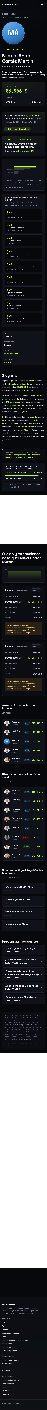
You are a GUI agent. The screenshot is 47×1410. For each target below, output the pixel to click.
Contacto (5, 1394)
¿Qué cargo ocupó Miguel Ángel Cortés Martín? (20, 999)
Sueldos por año (8, 1347)
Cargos (5, 1322)
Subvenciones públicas (11, 1360)
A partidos (6, 1371)
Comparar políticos (9, 1351)
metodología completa (23, 1025)
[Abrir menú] (42, 4)
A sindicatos (7, 1364)
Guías (4, 1337)
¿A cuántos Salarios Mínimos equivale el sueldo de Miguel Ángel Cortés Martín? (21, 974)
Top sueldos (7, 1344)
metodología (28, 1039)
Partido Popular (22, 66)
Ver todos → (7, 713)
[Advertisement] (23, 519)
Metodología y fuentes (11, 1380)
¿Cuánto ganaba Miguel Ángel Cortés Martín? (19, 950)
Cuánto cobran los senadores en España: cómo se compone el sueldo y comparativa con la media (22, 454)
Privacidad (6, 1391)
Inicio (5, 14)
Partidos (5, 1326)
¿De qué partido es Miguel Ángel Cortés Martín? (21, 987)
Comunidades (7, 1329)
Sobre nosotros (8, 1384)
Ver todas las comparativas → (16, 878)
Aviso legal (6, 1387)
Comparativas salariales (11, 1333)
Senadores (15, 14)
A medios (5, 1367)
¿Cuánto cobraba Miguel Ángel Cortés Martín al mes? (20, 961)
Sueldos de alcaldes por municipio (15, 1340)
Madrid (7, 362)
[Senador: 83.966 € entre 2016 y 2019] (24, 575)
